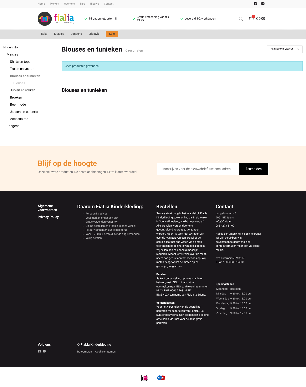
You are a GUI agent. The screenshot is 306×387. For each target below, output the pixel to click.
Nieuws (94, 3)
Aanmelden (253, 169)
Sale (112, 34)
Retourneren (84, 351)
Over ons (69, 3)
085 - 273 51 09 (225, 225)
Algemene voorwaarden (47, 208)
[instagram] (263, 4)
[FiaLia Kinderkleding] (56, 19)
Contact (108, 3)
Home (41, 3)
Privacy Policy (48, 217)
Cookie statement (105, 351)
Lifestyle (94, 34)
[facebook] (255, 4)
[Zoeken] (240, 18)
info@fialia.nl (223, 221)
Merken (54, 3)
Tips (82, 3)
